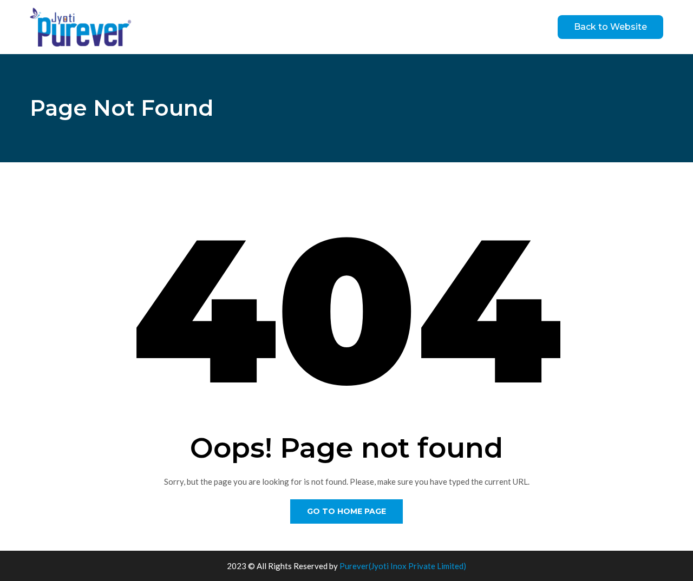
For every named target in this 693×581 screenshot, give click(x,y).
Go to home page (346, 511)
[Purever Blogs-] (80, 26)
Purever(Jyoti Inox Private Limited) (402, 566)
